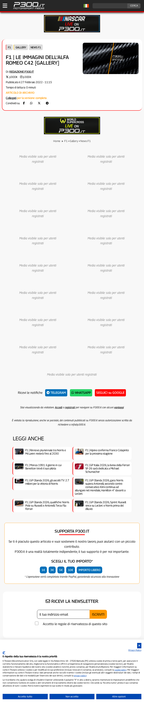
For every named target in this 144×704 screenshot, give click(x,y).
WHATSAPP (82, 392)
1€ (43, 570)
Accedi (58, 407)
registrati (70, 407)
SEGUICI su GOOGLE (110, 392)
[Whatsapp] (31, 103)
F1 (9, 47)
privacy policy (80, 675)
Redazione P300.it (21, 71)
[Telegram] (47, 103)
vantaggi (119, 407)
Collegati (11, 98)
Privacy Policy (134, 650)
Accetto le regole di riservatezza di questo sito (75, 624)
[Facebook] (23, 103)
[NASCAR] (72, 31)
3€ (52, 570)
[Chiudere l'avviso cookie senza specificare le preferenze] (139, 645)
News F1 (36, 47)
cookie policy (120, 669)
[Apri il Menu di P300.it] (5, 6)
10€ (70, 570)
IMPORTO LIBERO (89, 570)
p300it (13, 77)
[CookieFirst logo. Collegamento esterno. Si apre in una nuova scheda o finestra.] (4, 652)
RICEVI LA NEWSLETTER (74, 601)
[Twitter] (39, 103)
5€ (61, 570)
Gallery (21, 47)
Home (56, 141)
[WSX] (72, 133)
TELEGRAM (58, 392)
